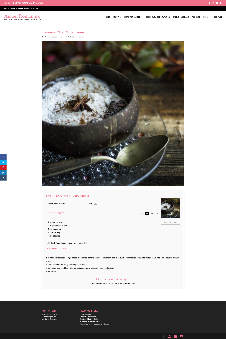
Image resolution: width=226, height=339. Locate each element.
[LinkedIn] (175, 336)
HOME (107, 17)
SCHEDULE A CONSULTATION (158, 17)
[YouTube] (181, 336)
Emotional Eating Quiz (89, 319)
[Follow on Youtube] (216, 3)
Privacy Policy (85, 314)
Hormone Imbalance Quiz (90, 317)
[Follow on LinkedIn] (219, 3)
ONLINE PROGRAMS (181, 17)
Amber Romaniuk (52, 37)
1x (147, 213)
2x (152, 213)
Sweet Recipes (78, 37)
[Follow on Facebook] (208, 3)
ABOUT (116, 17)
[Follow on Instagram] (212, 3)
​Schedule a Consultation (90, 321)
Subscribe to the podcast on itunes (94, 324)
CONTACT (218, 17)
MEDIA (205, 17)
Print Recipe (170, 222)
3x (157, 213)
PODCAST (196, 17)
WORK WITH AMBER (132, 17)
